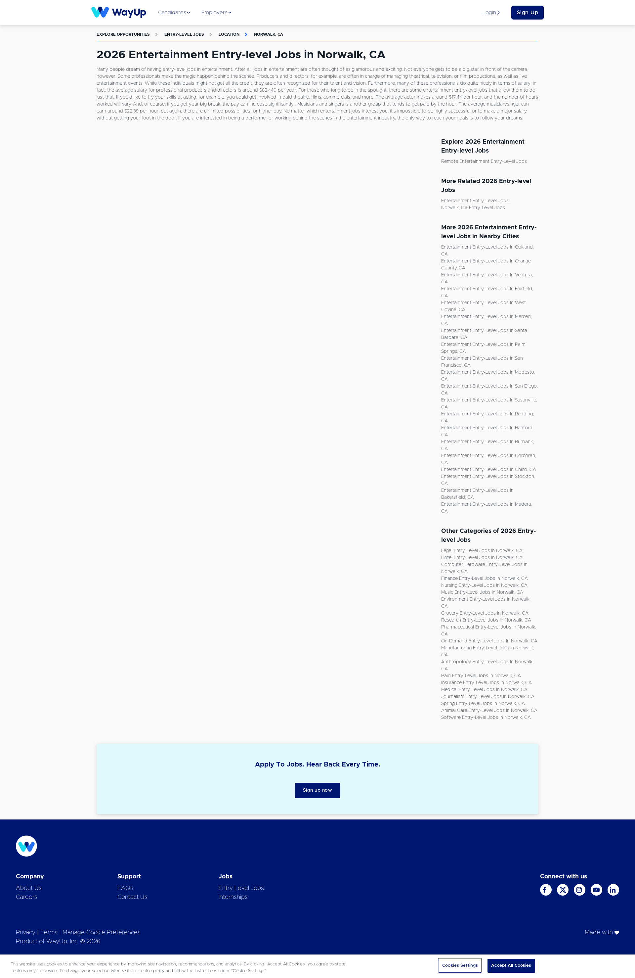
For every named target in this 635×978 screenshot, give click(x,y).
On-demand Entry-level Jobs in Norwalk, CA (489, 641)
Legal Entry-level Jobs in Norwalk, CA (482, 550)
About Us (29, 888)
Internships (233, 897)
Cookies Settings (460, 965)
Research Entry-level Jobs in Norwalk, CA (486, 620)
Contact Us (132, 897)
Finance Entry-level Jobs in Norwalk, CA (484, 578)
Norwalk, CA (268, 34)
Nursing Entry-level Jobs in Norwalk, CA (484, 585)
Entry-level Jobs (184, 34)
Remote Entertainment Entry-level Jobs (484, 161)
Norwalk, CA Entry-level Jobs (473, 208)
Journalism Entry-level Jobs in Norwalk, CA (487, 696)
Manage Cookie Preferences (102, 933)
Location (229, 34)
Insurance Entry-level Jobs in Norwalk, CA (486, 682)
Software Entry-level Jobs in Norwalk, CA (486, 717)
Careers (26, 897)
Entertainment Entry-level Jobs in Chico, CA (488, 469)
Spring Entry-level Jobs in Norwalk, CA (483, 703)
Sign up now (317, 790)
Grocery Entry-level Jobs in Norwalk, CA (485, 613)
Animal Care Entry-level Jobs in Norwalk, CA (489, 710)
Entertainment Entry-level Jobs (475, 201)
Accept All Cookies (511, 965)
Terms (49, 933)
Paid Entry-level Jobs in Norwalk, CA (481, 676)
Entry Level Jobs (241, 888)
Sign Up (527, 12)
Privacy (25, 933)
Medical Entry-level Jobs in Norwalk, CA (484, 689)
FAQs (125, 888)
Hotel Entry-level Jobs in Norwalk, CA (482, 557)
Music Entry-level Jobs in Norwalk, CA (482, 592)
